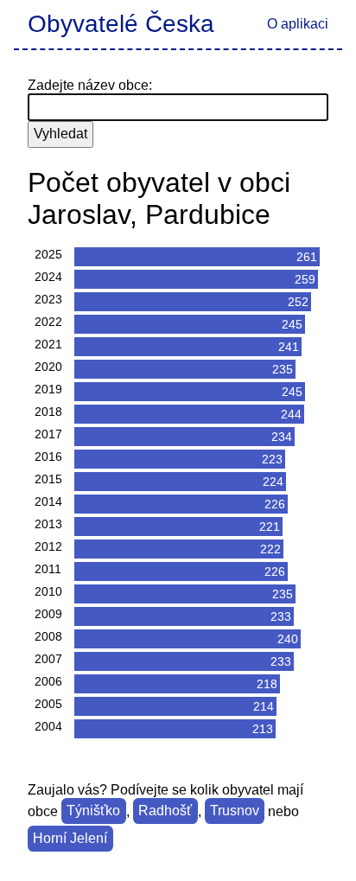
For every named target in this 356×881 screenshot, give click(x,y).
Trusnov (234, 811)
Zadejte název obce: (90, 85)
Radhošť (165, 811)
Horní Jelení (70, 839)
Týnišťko (93, 811)
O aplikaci (297, 23)
